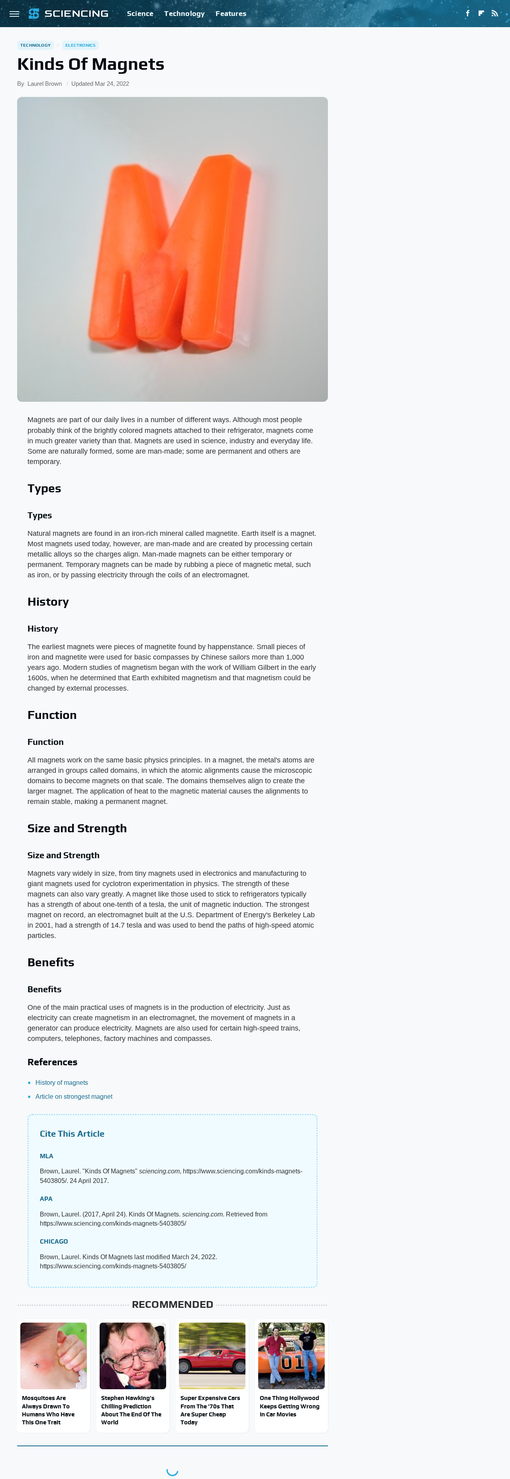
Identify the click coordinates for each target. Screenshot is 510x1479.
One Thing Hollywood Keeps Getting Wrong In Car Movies (290, 1406)
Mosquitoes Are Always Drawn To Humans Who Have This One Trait (48, 1410)
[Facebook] (467, 13)
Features (231, 13)
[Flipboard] (481, 13)
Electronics (80, 45)
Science (140, 13)
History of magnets (61, 1082)
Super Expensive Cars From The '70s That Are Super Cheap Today (210, 1410)
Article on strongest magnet (73, 1096)
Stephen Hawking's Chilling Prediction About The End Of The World (131, 1410)
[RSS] (494, 13)
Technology (184, 13)
